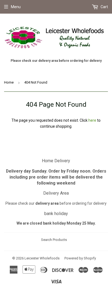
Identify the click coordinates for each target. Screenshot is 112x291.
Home (9, 82)
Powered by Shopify (80, 258)
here (92, 120)
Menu (16, 7)
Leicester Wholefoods (42, 258)
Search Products (54, 240)
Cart (104, 7)
